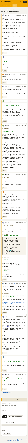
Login (25, 1)
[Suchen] (21, 2)
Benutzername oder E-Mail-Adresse (9, 405)
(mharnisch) (11, 283)
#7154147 (24, 374)
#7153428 (24, 101)
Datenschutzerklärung (13, 439)
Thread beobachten (7, 392)
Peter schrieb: (6, 177)
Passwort (4, 410)
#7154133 (24, 357)
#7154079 (24, 316)
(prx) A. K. (6, 101)
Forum (14, 5)
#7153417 (4, 76)
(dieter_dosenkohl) (12, 74)
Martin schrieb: (6, 60)
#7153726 (24, 222)
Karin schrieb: (6, 377)
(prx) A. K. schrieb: (7, 225)
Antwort (5, 53)
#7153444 (24, 125)
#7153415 (24, 15)
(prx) (10, 101)
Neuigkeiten (4, 5)
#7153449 (24, 191)
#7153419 (24, 86)
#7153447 (24, 174)
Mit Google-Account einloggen (9, 422)
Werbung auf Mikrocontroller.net (14, 440)
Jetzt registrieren (7, 433)
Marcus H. (6, 283)
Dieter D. (6, 74)
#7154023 (24, 283)
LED (8, 326)
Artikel (10, 5)
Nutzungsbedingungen (23, 439)
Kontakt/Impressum (4, 439)
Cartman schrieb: (6, 257)
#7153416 (24, 57)
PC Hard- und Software (5, 9)
